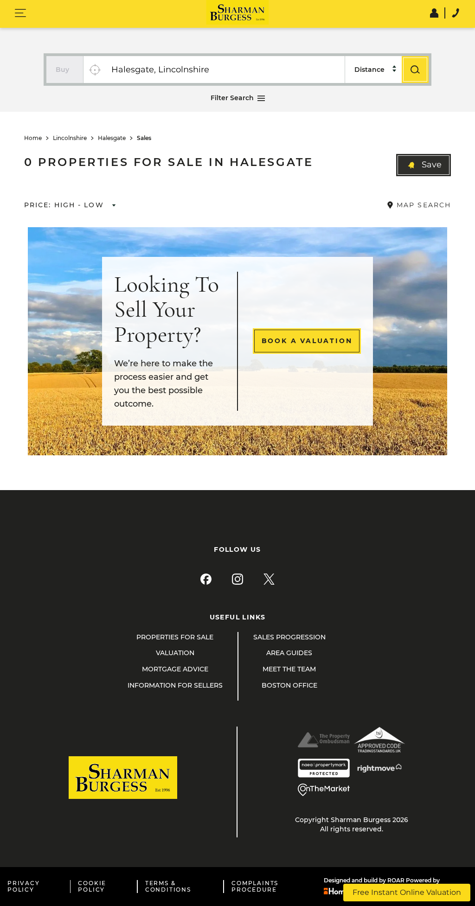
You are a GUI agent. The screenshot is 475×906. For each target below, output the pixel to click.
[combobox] (225, 69)
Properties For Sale (174, 637)
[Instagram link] (237, 579)
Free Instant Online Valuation (407, 892)
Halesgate (112, 138)
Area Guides (289, 653)
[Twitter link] (269, 579)
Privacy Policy (23, 886)
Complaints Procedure (254, 886)
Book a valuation (307, 341)
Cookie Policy (92, 886)
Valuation (175, 653)
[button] (423, 165)
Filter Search (232, 98)
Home (33, 138)
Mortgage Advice (175, 669)
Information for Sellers (175, 685)
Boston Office (289, 685)
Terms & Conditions (168, 886)
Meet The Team (289, 669)
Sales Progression (289, 637)
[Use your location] (94, 69)
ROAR (395, 880)
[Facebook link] (206, 579)
